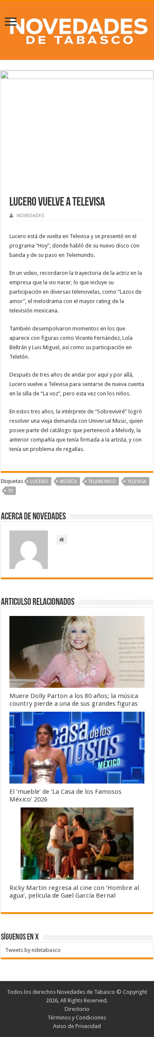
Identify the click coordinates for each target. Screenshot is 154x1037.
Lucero (39, 481)
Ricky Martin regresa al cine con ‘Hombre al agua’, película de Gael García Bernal (74, 891)
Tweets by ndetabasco (33, 950)
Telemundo (102, 481)
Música (68, 481)
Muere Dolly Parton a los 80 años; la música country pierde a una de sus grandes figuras (73, 699)
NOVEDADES (30, 215)
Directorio (77, 1009)
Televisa (136, 481)
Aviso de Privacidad (77, 1026)
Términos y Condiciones (76, 1017)
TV (10, 491)
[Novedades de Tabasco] (77, 29)
